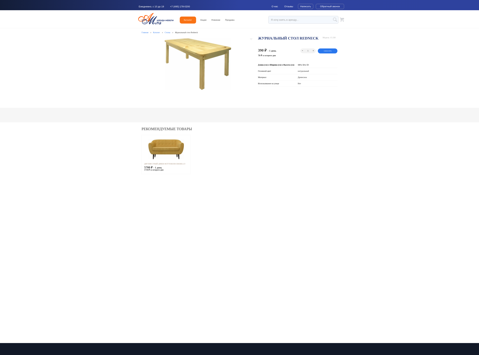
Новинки (215, 20)
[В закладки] (251, 39)
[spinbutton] (308, 50)
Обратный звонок (330, 6)
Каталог (188, 20)
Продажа (230, 20)
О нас (275, 6)
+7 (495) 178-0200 (180, 6)
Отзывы (288, 6)
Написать (305, 6)
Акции (203, 20)
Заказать (328, 51)
